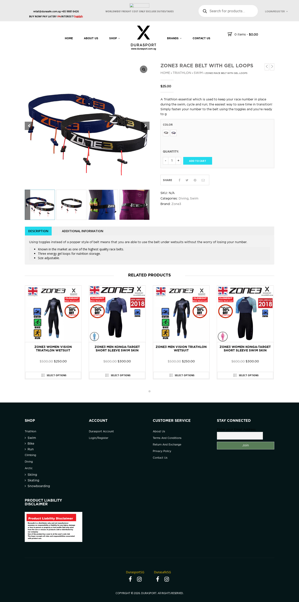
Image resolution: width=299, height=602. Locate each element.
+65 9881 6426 (70, 12)
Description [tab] (38, 231)
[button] (145, 126)
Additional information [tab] (82, 231)
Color (168, 124)
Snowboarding (39, 486)
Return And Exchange (167, 444)
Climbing (30, 455)
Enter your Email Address (236, 429)
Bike (31, 443)
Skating (33, 480)
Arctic (29, 468)
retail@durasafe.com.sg (47, 12)
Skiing (32, 475)
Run (31, 449)
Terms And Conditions (167, 438)
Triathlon (182, 73)
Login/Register (275, 11)
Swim (198, 73)
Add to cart (197, 160)
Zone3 (176, 204)
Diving (183, 198)
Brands (173, 38)
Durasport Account (101, 431)
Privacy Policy (162, 451)
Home (69, 38)
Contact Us (160, 458)
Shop (113, 38)
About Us (91, 38)
